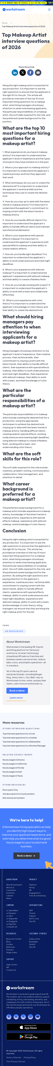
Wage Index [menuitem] (11, 952)
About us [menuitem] (10, 887)
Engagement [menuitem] (35, 893)
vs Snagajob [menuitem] (11, 921)
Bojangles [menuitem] (33, 941)
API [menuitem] (7, 967)
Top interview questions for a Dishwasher (22, 741)
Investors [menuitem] (10, 893)
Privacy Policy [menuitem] (30, 1057)
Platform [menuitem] (33, 885)
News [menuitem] (8, 898)
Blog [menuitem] (8, 941)
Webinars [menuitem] (10, 947)
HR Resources (14, 631)
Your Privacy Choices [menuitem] (15, 1061)
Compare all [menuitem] (11, 927)
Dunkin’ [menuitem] (32, 944)
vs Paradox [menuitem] (11, 913)
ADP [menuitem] (31, 910)
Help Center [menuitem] (11, 964)
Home (4, 23)
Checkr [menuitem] (32, 913)
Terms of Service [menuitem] (13, 1057)
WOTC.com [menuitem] (34, 918)
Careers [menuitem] (10, 895)
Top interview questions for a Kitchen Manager (24, 745)
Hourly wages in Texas (13, 776)
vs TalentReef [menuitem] (12, 910)
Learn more (16, 697)
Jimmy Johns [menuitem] (34, 939)
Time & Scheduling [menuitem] (37, 895)
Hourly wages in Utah (12, 772)
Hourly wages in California (15, 764)
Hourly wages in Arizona (14, 760)
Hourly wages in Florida (13, 768)
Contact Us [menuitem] (11, 970)
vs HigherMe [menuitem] (11, 918)
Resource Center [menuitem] (13, 939)
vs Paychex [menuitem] (11, 924)
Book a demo (17, 690)
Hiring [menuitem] (32, 887)
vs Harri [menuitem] (9, 916)
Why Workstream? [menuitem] (14, 885)
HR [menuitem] (30, 890)
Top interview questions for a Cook (19, 733)
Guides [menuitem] (9, 944)
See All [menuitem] (32, 921)
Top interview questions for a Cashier (20, 737)
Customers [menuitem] (11, 890)
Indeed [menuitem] (32, 916)
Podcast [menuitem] (10, 950)
